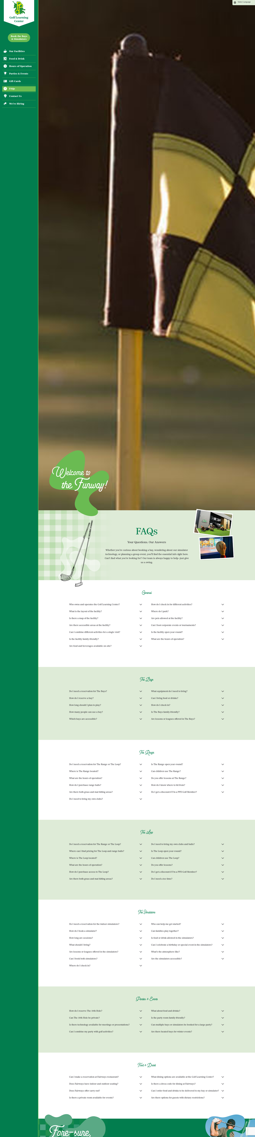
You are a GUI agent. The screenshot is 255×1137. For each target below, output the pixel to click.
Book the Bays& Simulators (19, 38)
